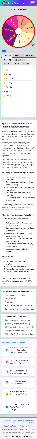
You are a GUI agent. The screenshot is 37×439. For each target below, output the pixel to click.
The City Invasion (11, 299)
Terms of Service (18, 420)
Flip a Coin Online (27, 429)
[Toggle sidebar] (4, 51)
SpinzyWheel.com (16, 3)
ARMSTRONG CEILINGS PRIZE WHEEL (19, 306)
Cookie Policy (29, 420)
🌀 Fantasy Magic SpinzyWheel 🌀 (18, 324)
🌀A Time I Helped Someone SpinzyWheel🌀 (19, 320)
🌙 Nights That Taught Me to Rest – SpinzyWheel (19, 330)
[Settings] (32, 44)
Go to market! (9, 302)
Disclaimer (13, 423)
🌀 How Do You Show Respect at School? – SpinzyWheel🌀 (19, 334)
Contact (31, 423)
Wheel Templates (9, 429)
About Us (6, 423)
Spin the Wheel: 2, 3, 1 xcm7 (15, 295)
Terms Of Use (22, 423)
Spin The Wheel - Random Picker (18, 426)
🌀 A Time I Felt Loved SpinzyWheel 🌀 (19, 327)
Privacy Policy (7, 420)
